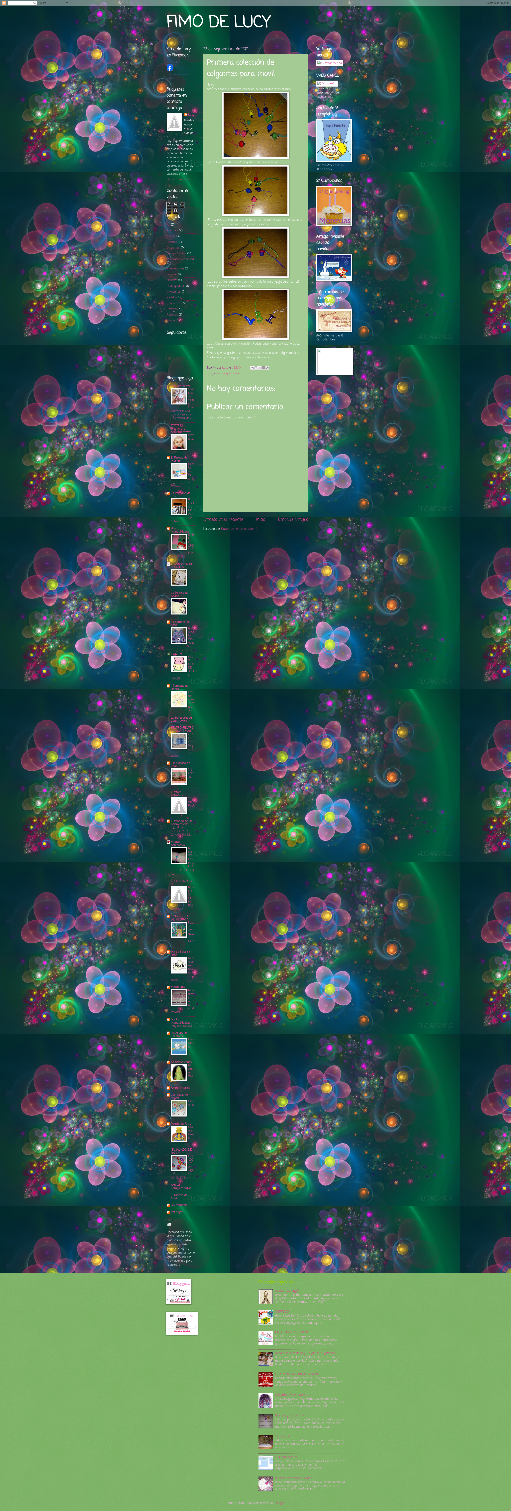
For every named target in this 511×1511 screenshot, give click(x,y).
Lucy (191, 115)
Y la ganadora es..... (287, 1457)
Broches (172, 242)
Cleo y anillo (283, 1436)
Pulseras (172, 315)
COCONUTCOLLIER (182, 883)
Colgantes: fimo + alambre (292, 1395)
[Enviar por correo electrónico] (252, 368)
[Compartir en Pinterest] (267, 368)
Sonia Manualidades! (180, 1021)
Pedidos (172, 297)
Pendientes (174, 303)
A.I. (168, 225)
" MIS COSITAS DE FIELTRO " (180, 918)
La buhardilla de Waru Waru (181, 719)
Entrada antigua (293, 520)
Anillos (171, 236)
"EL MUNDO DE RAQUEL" (181, 1151)
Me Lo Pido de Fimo (180, 953)
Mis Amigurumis (191, 1071)
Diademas (191, 1105)
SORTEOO (282, 1312)
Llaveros (172, 280)
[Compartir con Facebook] (263, 368)
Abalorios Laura (181, 1062)
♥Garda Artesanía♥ (178, 843)
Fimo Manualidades (180, 530)
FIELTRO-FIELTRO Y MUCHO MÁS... (182, 729)
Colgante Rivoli (191, 802)
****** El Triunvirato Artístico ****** (181, 428)
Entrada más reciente (223, 520)
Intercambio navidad (180, 259)
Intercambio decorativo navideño (297, 1374)
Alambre (172, 230)
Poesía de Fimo (181, 1124)
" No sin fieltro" (181, 386)
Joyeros (172, 274)
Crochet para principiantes (191, 701)
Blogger (279, 1503)
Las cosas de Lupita (179, 1096)
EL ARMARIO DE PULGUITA (182, 565)
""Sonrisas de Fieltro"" (179, 687)
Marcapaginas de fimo (290, 1415)
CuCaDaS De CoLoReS (179, 1035)
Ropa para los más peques (191, 637)
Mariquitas (174, 292)
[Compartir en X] (260, 368)
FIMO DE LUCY (219, 23)
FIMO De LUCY (174, 62)
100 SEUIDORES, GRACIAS (292, 1332)
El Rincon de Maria (179, 1197)
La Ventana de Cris (180, 495)
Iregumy (176, 654)
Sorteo (171, 320)
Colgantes (173, 248)
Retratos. (191, 437)
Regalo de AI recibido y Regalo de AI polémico (305, 1353)
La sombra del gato (180, 623)
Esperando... (191, 1043)
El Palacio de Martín (179, 459)
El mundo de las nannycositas (181, 823)
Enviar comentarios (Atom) (239, 529)
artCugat (176, 1212)
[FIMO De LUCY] (170, 70)
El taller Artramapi (177, 794)
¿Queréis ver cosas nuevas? (293, 1478)
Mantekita (178, 987)
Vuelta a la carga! (286, 1291)
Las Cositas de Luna (180, 764)
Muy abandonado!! (182, 1026)
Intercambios (175, 268)
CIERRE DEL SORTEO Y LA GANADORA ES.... (181, 831)
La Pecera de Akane (179, 594)
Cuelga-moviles (231, 373)
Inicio (260, 520)
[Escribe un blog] (256, 368)
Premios (172, 309)
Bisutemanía (179, 1205)
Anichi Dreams (180, 1088)
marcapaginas (176, 286)
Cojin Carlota (191, 773)
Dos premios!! (191, 1132)
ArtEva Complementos (181, 1186)
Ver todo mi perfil (178, 179)
